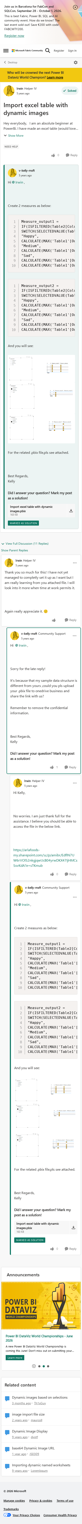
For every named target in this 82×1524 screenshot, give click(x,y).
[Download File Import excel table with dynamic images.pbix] (71, 510)
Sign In (72, 50)
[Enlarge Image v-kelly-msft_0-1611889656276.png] (41, 368)
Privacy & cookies (40, 1500)
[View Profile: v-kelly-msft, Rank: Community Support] (14, 635)
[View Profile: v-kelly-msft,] (12, 173)
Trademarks (11, 1509)
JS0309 (34, 1454)
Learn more (55, 77)
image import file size (28, 1414)
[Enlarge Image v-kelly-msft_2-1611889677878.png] (41, 428)
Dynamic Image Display (30, 1431)
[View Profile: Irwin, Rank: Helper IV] (8, 90)
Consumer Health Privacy (60, 1515)
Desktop (12, 62)
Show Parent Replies (14, 550)
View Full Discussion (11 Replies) (27, 543)
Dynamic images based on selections (40, 1397)
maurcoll (36, 1420)
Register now (14, 35)
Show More (15, 135)
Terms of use (65, 1500)
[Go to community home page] (27, 50)
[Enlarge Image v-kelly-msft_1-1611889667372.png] (41, 398)
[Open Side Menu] (6, 50)
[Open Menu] (76, 62)
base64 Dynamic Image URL (33, 1448)
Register (59, 50)
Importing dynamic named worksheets (41, 1465)
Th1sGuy (40, 1403)
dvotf (34, 1437)
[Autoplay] (33, 1366)
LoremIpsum (39, 1470)
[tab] (39, 1366)
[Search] (47, 50)
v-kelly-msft (27, 170)
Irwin (20, 88)
